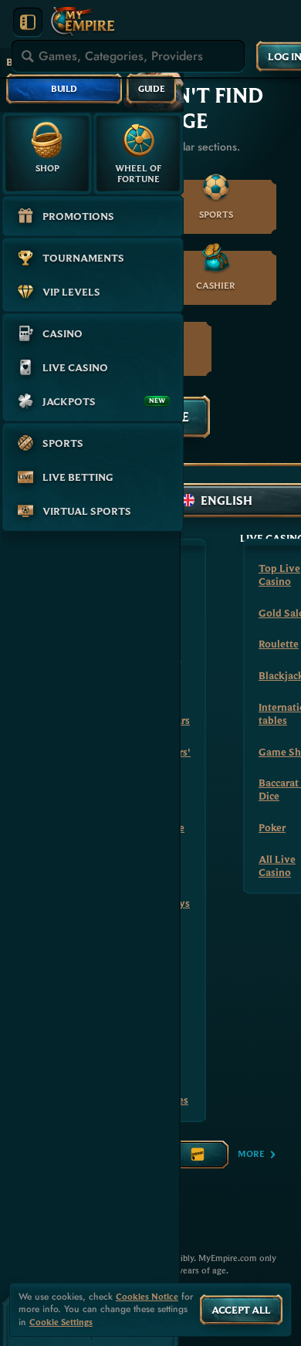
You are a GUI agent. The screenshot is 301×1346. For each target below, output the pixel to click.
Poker (272, 827)
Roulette (279, 644)
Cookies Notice (147, 1296)
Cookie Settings (61, 1322)
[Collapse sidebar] (28, 22)
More (251, 1153)
